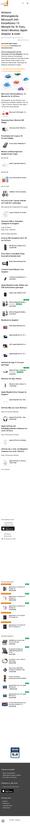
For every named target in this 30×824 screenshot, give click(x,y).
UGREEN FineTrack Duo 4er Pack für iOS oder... (17, 641)
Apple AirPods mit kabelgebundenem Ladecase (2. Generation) (18, 440)
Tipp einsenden (8, 523)
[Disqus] (15, 492)
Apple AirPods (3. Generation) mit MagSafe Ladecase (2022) (18, 461)
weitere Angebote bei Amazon (12, 71)
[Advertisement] (15, 561)
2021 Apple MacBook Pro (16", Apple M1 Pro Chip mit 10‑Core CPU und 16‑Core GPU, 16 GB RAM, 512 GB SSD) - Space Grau (18, 344)
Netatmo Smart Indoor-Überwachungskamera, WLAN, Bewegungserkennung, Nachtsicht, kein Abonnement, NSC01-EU (18, 384)
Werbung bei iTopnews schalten (12, 775)
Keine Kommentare (24, 40)
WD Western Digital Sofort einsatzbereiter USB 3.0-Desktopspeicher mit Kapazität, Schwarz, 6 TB (18, 245)
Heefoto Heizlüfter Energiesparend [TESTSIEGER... (18, 677)
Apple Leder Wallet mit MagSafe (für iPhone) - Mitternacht (18, 293)
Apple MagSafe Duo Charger (18, 399)
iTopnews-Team (8, 525)
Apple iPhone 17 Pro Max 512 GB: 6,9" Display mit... (17, 625)
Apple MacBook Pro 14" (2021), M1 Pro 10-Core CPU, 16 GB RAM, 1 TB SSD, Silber (18, 335)
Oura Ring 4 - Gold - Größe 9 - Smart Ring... (17, 660)
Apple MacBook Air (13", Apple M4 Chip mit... (17, 694)
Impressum (7, 534)
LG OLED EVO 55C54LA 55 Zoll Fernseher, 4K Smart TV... (17, 703)
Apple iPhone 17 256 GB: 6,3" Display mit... (17, 587)
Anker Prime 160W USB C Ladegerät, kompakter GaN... (17, 668)
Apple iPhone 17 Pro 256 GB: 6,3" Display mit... (17, 616)
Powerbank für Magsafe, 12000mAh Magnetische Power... (16, 650)
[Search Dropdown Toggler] (23, 3)
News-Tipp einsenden (9, 773)
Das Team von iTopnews (10, 777)
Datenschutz (8, 536)
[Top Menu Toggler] (27, 3)
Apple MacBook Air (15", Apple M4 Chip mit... (17, 686)
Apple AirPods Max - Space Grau (18, 417)
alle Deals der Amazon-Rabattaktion (14, 69)
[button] (3, 821)
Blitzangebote (5, 46)
